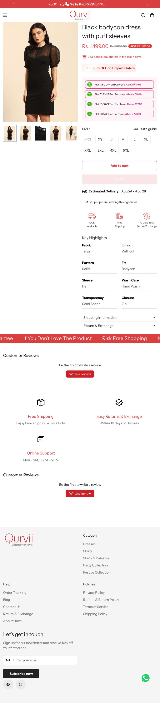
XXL (87, 150)
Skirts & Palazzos (96, 558)
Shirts (87, 551)
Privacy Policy (94, 592)
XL (146, 139)
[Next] (147, 4)
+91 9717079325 (83, 4)
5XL (126, 150)
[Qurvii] (80, 15)
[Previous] (13, 4)
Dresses (89, 544)
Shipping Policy (95, 614)
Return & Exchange (18, 614)
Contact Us (11, 607)
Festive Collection (97, 572)
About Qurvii (12, 621)
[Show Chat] (146, 678)
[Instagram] (21, 684)
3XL (101, 150)
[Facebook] (8, 684)
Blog (6, 600)
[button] (152, 15)
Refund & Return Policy (101, 600)
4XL (113, 150)
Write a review (80, 374)
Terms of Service (96, 607)
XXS (87, 139)
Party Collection (95, 565)
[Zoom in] (69, 30)
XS (100, 139)
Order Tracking (14, 592)
